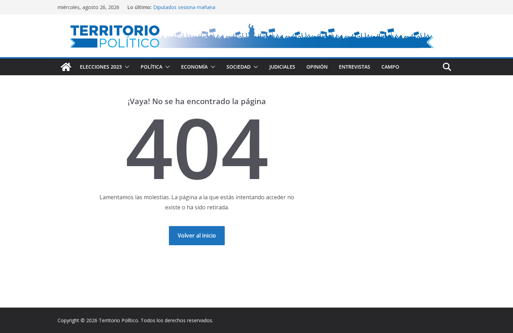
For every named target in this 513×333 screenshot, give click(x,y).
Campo (390, 66)
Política (151, 66)
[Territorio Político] (66, 67)
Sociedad (238, 66)
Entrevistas (354, 66)
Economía (194, 66)
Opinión (317, 66)
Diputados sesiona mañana (184, 8)
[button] (125, 67)
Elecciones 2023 (101, 66)
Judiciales (282, 66)
